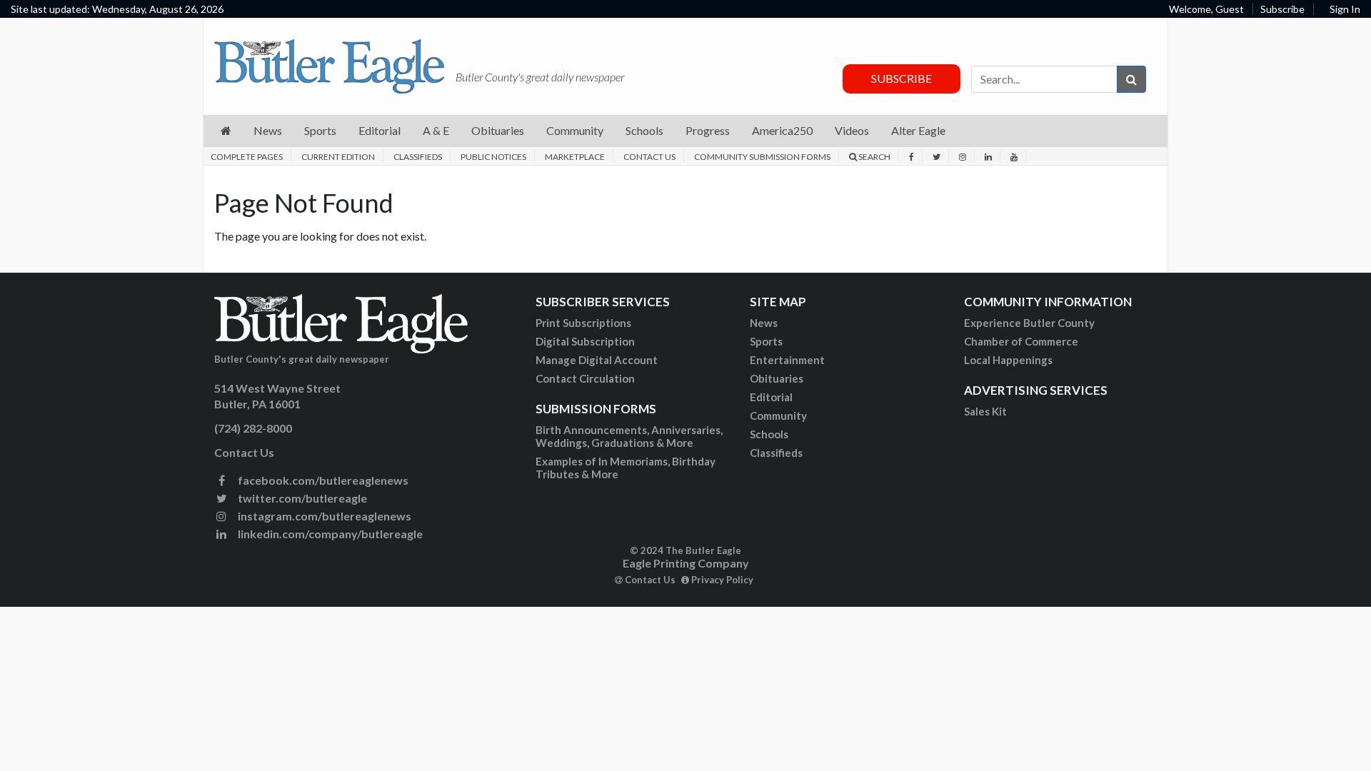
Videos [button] (852, 130)
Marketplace (575, 156)
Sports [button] (320, 130)
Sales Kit (985, 411)
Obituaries (776, 378)
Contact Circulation (585, 378)
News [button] (267, 130)
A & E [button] (436, 130)
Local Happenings (1008, 359)
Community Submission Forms (762, 156)
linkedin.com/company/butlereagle (329, 533)
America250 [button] (782, 130)
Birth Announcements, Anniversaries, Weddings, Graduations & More (629, 436)
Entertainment (787, 359)
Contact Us (649, 156)
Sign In (1345, 9)
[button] (226, 131)
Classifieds (417, 156)
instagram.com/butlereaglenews (323, 516)
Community (778, 415)
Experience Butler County (1029, 322)
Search (873, 156)
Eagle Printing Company (686, 563)
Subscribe (1282, 9)
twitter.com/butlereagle (301, 498)
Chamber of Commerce (1021, 341)
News (764, 322)
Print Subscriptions (583, 322)
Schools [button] (644, 130)
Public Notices (493, 156)
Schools (769, 434)
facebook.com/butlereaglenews (322, 480)
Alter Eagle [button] (918, 130)
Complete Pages (247, 156)
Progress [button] (708, 130)
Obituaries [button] (497, 130)
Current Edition (338, 156)
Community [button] (574, 130)
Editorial (771, 396)
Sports (766, 341)
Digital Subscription (585, 341)
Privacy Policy (721, 579)
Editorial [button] (379, 130)
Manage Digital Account (597, 359)
